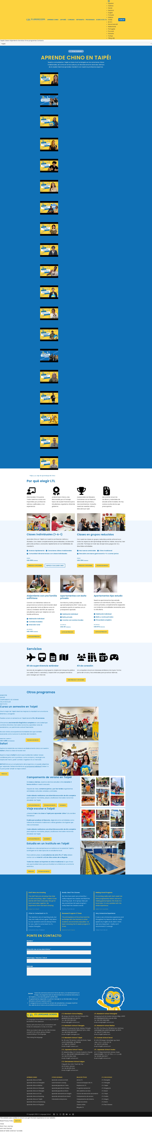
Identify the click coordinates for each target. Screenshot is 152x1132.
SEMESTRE (3, 695)
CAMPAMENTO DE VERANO (9, 700)
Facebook (54, 1114)
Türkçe (110, 36)
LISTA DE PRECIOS (34, 636)
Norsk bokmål (113, 24)
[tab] (76, 695)
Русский (111, 31)
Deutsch (111, 10)
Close (2, 1124)
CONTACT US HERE (16, 1131)
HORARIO (63, 805)
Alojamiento (13, 41)
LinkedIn (63, 1114)
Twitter (57, 1114)
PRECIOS (31, 871)
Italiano (110, 17)
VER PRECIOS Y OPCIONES (76, 680)
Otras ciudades (77, 51)
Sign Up (121, 20)
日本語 (110, 20)
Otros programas (30, 41)
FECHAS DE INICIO (102, 565)
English (110, 13)
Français (111, 15)
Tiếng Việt (111, 38)
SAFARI (2, 697)
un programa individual (33, 766)
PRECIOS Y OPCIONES (35, 565)
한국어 (110, 22)
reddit (70, 1114)
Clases (6, 41)
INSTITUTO (3, 704)
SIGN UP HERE (5, 1131)
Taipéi (2, 41)
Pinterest (73, 1114)
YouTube (66, 1114)
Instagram (60, 1114)
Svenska (111, 34)
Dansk (110, 8)
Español (110, 3)
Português (111, 29)
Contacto (40, 41)
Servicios (21, 41)
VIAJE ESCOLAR (5, 702)
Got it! (17, 1121)
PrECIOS (4, 774)
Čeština (110, 6)
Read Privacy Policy (7, 1121)
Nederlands (112, 27)
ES (109, 1)
